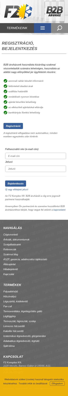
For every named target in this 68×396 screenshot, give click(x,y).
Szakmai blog (10, 254)
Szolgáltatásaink (12, 244)
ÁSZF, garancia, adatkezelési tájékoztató (25, 259)
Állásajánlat (9, 264)
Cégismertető (10, 234)
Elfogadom (57, 383)
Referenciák (9, 249)
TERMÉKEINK (17, 28)
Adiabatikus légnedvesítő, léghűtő (21, 341)
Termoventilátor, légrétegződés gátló (22, 311)
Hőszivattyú (9, 296)
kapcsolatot (59, 209)
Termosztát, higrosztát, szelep (19, 321)
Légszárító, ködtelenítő (15, 301)
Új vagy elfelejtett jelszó (16, 189)
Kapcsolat (8, 274)
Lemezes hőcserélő (14, 326)
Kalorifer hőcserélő (13, 331)
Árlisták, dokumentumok (16, 239)
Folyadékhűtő (10, 291)
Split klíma (9, 346)
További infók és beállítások (32, 383)
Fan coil (7, 306)
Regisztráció (13, 126)
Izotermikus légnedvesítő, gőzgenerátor (24, 336)
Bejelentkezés (16, 183)
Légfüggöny (9, 316)
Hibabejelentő (10, 269)
